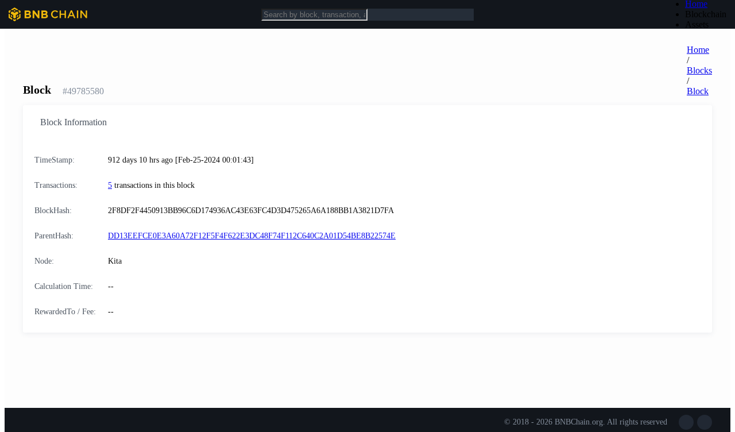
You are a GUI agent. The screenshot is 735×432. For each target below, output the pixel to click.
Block (698, 91)
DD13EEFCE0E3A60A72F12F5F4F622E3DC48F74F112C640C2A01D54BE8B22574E (252, 236)
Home (698, 50)
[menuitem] (705, 14)
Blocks (699, 70)
